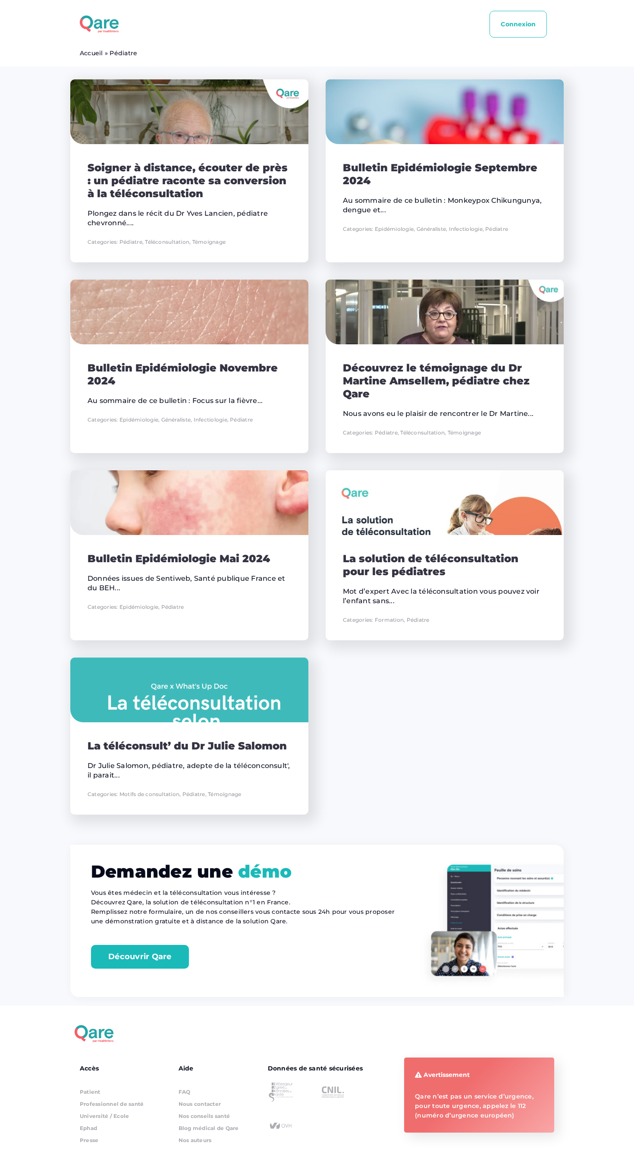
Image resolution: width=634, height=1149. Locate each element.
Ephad (88, 1128)
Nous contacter (200, 1104)
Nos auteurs (195, 1140)
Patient (90, 1092)
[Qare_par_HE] (99, 19)
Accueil (91, 53)
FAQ (185, 1092)
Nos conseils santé (204, 1116)
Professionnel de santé (112, 1104)
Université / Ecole (104, 1116)
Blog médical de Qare (209, 1128)
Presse (89, 1140)
